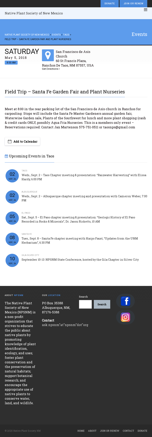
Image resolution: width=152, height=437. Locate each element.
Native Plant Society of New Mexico (34, 13)
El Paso (26, 213)
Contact (128, 430)
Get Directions (50, 69)
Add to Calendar (25, 141)
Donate (109, 3)
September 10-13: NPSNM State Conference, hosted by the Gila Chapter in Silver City (80, 259)
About (92, 430)
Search (83, 296)
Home (81, 430)
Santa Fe (27, 234)
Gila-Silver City (30, 255)
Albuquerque (29, 192)
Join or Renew (133, 3)
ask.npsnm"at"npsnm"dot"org (65, 325)
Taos (24, 170)
